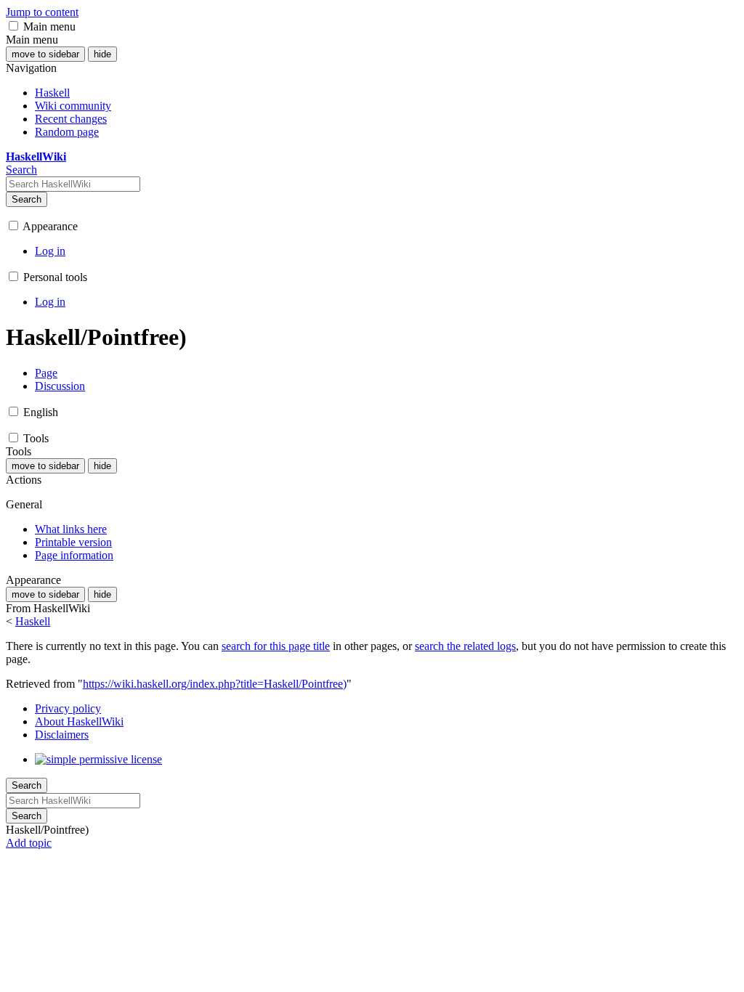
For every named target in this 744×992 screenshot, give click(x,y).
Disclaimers (62, 734)
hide (102, 54)
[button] (13, 26)
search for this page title (276, 646)
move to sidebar (45, 54)
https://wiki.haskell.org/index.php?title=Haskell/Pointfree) (215, 684)
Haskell (32, 621)
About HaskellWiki (79, 721)
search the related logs (465, 646)
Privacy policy (68, 708)
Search (26, 199)
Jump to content (42, 12)
